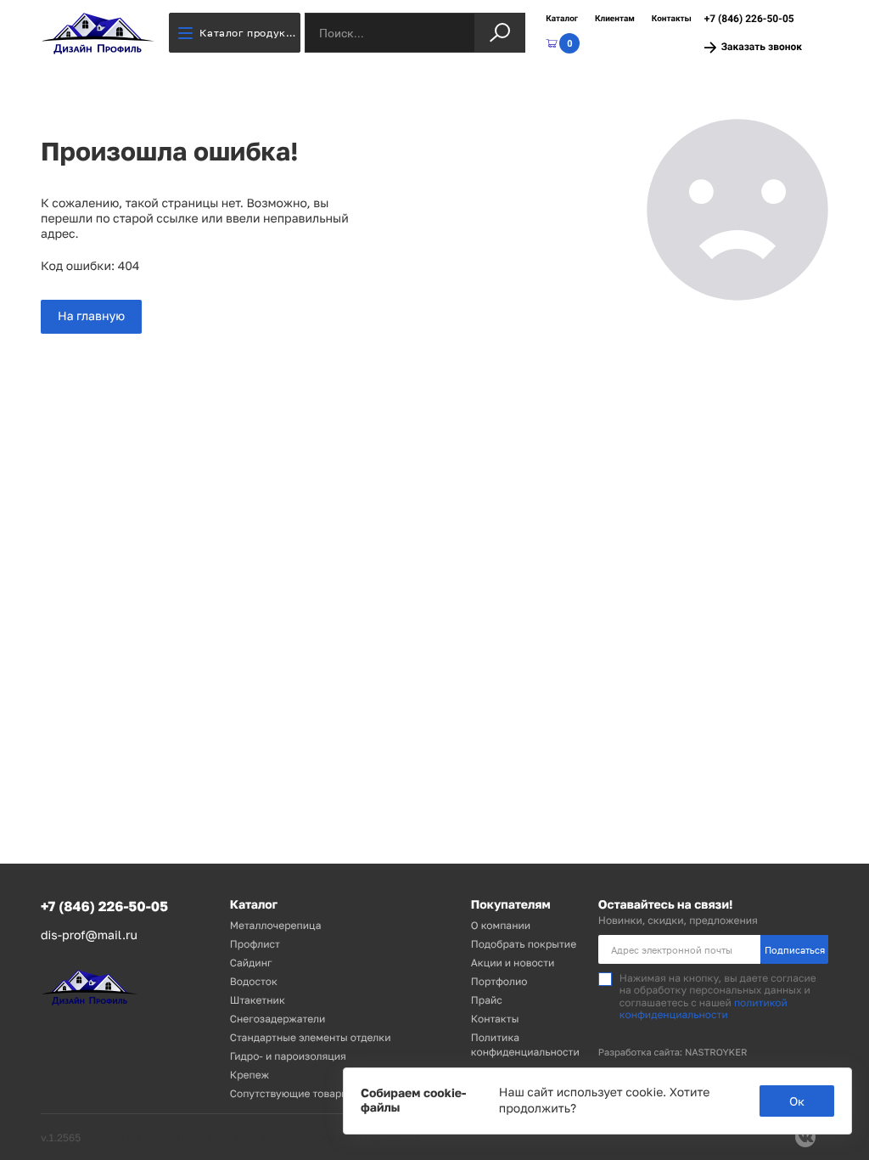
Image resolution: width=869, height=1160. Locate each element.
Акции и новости (513, 962)
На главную (91, 316)
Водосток (254, 981)
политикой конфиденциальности (704, 1008)
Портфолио (499, 981)
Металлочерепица (276, 925)
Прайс (486, 1000)
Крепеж (249, 1074)
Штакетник (257, 1000)
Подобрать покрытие (523, 944)
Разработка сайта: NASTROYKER (673, 1052)
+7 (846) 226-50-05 (749, 19)
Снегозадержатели (278, 1018)
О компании (500, 925)
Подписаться (795, 949)
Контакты (672, 19)
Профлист (255, 944)
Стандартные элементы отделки (310, 1037)
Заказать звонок (761, 47)
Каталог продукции (249, 32)
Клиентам (615, 19)
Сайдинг (251, 962)
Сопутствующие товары (289, 1093)
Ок (797, 1101)
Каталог (562, 19)
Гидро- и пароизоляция (288, 1056)
